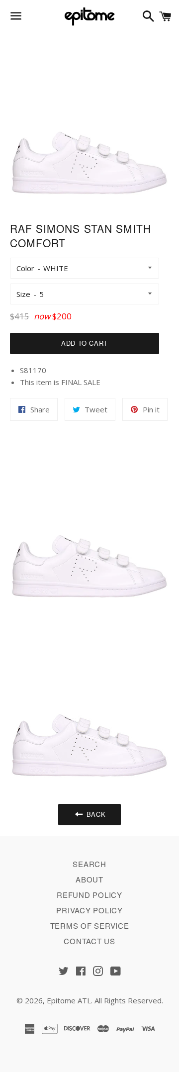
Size (23, 294)
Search (89, 864)
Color (25, 268)
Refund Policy (89, 894)
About (89, 879)
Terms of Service (89, 925)
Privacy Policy (89, 910)
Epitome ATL (69, 1000)
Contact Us (89, 941)
